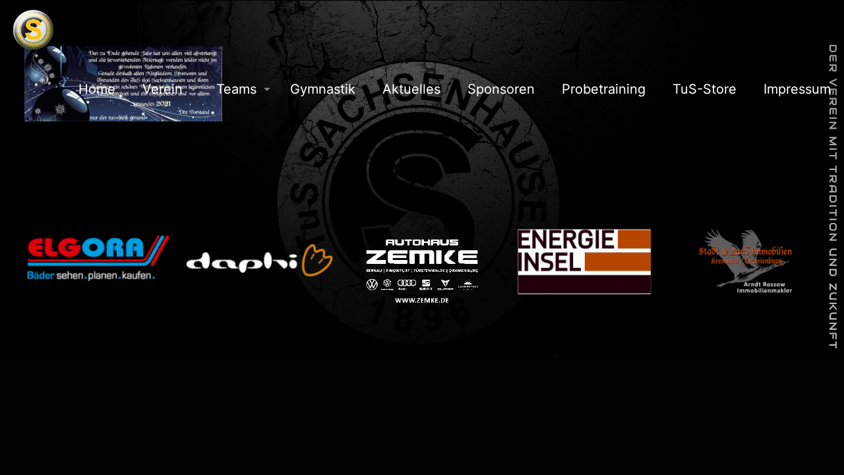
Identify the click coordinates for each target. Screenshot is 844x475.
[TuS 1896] (33, 29)
